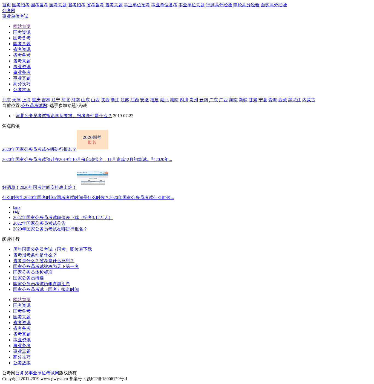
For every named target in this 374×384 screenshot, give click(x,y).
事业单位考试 (15, 16)
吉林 (46, 99)
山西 (95, 99)
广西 (223, 99)
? (16, 212)
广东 (213, 99)
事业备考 (22, 345)
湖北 (164, 99)
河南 (75, 99)
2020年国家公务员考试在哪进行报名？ (50, 229)
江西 (134, 99)
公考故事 (22, 362)
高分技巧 (22, 357)
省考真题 (114, 4)
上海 (26, 99)
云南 (203, 99)
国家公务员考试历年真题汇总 (41, 283)
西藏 (282, 99)
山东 (85, 99)
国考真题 (58, 4)
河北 (65, 99)
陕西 (105, 99)
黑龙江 (294, 99)
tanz (16, 207)
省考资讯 (22, 322)
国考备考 (39, 4)
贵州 (193, 99)
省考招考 (76, 4)
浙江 (115, 99)
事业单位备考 (164, 4)
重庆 (36, 99)
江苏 (124, 99)
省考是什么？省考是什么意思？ (43, 260)
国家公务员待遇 (28, 278)
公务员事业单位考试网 (37, 373)
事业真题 (22, 351)
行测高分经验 (219, 4)
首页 (6, 4)
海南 (233, 99)
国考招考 (21, 4)
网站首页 (22, 299)
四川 (184, 99)
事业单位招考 (137, 4)
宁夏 (262, 99)
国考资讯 (22, 305)
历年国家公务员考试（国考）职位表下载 (52, 249)
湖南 (174, 99)
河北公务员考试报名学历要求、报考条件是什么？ (64, 115)
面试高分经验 (274, 4)
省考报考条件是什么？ (35, 255)
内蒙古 (308, 99)
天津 (16, 99)
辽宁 (55, 99)
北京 (6, 99)
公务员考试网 (34, 105)
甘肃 (253, 99)
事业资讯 (22, 339)
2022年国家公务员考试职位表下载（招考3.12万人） (63, 217)
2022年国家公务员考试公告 (39, 223)
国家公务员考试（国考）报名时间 (46, 289)
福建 (154, 99)
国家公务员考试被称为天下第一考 (46, 266)
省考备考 (95, 4)
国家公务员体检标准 (33, 272)
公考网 (8, 10)
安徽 (144, 99)
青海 (272, 99)
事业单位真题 (192, 4)
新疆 (243, 99)
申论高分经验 (246, 4)
